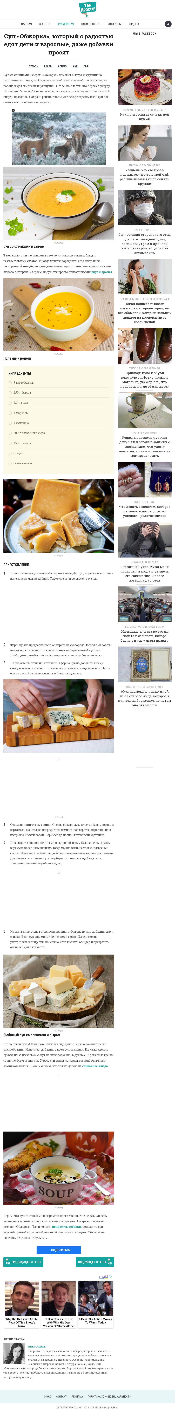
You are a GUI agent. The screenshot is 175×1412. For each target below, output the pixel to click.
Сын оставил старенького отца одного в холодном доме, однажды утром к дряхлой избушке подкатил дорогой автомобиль (144, 243)
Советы (44, 24)
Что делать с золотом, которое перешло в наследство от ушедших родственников (144, 511)
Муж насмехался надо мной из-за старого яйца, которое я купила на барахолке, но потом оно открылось (144, 698)
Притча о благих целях (144, 165)
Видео (134, 24)
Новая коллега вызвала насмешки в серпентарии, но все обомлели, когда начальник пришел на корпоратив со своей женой (144, 313)
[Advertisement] (58, 611)
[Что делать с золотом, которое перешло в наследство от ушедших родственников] (145, 481)
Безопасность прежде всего (144, 626)
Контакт (61, 1396)
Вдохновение (91, 24)
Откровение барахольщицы (144, 687)
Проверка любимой (145, 432)
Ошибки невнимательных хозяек (144, 109)
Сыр (86, 66)
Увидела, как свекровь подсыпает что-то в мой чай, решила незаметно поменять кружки (144, 177)
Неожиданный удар (144, 562)
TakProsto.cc (68, 1407)
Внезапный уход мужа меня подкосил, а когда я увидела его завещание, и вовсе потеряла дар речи (144, 573)
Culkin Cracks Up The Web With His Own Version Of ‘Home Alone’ (59, 1323)
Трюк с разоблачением (144, 368)
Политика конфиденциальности (109, 1396)
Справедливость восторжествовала (144, 299)
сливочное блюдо (95, 1065)
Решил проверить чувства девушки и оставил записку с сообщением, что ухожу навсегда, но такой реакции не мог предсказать (144, 446)
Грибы (48, 66)
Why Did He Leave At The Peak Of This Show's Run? (21, 1323)
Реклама (77, 1396)
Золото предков (145, 502)
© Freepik (59, 555)
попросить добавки (66, 1226)
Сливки (62, 66)
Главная (25, 24)
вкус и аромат (101, 271)
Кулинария (65, 24)
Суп (75, 66)
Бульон (33, 66)
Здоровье (115, 24)
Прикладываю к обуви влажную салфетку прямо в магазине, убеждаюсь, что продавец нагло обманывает (144, 380)
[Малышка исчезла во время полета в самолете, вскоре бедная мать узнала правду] (145, 605)
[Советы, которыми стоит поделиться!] (87, 8)
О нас (47, 1396)
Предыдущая (26, 1262)
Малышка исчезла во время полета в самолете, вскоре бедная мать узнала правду (145, 635)
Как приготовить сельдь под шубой (144, 116)
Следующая (92, 1262)
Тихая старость (144, 230)
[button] (13, 110)
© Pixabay (58, 242)
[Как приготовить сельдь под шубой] (145, 88)
